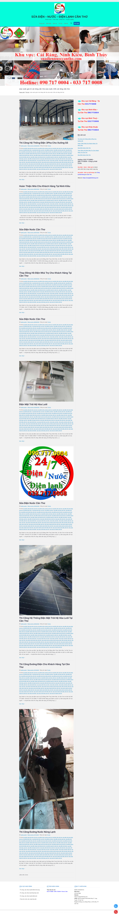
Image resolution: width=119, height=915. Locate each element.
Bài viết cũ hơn (24, 874)
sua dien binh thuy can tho (38, 150)
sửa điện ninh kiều (63, 157)
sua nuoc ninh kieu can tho (43, 169)
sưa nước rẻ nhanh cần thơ (56, 169)
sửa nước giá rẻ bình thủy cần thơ (33, 162)
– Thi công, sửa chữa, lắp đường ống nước (29, 892)
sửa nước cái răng (54, 160)
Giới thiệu (48, 23)
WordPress (79, 912)
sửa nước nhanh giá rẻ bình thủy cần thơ (44, 165)
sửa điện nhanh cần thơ (62, 153)
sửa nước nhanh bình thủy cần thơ (52, 163)
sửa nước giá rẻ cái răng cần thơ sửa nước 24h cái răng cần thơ (56, 162)
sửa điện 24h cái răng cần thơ (45, 148)
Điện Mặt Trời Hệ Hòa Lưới (33, 404)
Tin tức (60, 23)
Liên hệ (66, 23)
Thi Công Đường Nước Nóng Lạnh (37, 832)
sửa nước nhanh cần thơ (28, 165)
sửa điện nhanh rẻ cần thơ (52, 157)
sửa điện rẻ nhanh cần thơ (34, 158)
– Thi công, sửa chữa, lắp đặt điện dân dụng (29, 889)
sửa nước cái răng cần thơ (65, 160)
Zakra (73, 912)
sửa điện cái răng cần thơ (59, 150)
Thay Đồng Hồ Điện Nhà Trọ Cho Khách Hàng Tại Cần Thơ (88, 151)
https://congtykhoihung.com (90, 177)
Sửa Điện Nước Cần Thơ (32, 229)
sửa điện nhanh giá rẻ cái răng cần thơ (42, 155)
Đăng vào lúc (34, 145)
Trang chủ (41, 23)
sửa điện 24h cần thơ (57, 148)
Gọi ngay (76, 23)
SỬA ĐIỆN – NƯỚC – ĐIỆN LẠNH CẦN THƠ (59, 16)
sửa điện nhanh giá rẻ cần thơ (59, 155)
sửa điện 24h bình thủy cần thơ (30, 148)
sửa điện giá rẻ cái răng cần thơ (44, 151)
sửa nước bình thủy (32, 160)
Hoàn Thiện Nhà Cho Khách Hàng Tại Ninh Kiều (44, 186)
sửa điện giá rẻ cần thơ (57, 151)
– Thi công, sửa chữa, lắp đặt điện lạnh (28, 896)
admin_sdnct (24, 145)
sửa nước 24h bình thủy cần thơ (47, 158)
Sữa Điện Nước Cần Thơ (32, 503)
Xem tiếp (21, 179)
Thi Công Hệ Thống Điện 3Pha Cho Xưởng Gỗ (43, 142)
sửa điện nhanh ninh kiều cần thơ (38, 157)
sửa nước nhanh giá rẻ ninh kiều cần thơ (43, 167)
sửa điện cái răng (49, 150)
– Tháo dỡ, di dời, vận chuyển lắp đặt (27, 899)
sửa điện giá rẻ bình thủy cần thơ (28, 151)
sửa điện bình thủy (27, 150)
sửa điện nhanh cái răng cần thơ (48, 153)
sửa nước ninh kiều (31, 169)
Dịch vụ (55, 23)
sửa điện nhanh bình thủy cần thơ (33, 153)
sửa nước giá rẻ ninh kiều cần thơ (36, 163)
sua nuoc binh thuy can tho (43, 160)
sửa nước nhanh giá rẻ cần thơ (26, 167)
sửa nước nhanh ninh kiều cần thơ (60, 167)
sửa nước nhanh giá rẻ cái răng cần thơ (63, 165)
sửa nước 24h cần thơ (60, 158)
